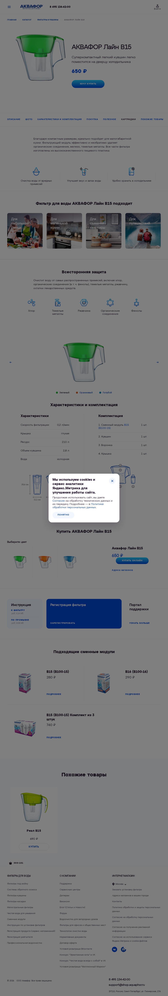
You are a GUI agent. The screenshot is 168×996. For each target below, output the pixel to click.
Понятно (63, 515)
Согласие (58, 501)
